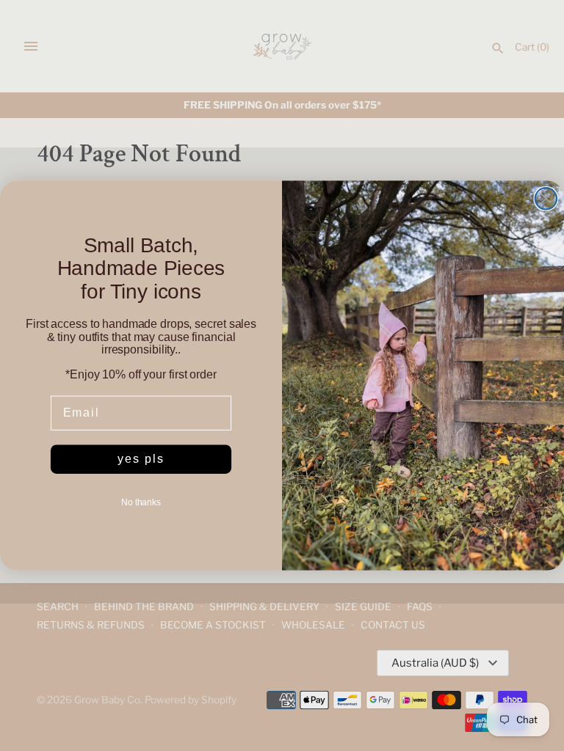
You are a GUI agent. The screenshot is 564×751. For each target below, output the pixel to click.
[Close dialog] (546, 199)
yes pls (141, 459)
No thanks (141, 502)
